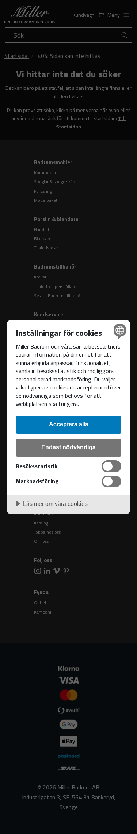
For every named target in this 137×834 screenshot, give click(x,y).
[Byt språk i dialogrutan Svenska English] (118, 331)
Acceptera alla (68, 424)
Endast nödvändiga (68, 447)
